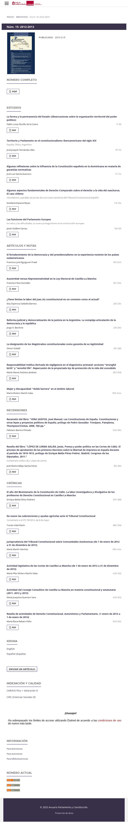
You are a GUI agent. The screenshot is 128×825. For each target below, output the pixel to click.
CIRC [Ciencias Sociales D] (21, 697)
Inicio (10, 17)
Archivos (22, 17)
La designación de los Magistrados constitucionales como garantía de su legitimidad (55, 344)
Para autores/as (14, 753)
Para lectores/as (14, 748)
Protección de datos (64, 813)
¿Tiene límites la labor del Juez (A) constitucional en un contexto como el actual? (53, 299)
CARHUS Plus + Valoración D (22, 690)
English (11, 648)
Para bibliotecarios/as (17, 758)
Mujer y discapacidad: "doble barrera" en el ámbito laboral (40, 388)
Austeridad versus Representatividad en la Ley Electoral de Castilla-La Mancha (51, 278)
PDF (14, 91)
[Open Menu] (6, 3)
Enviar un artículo (22, 669)
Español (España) (16, 653)
